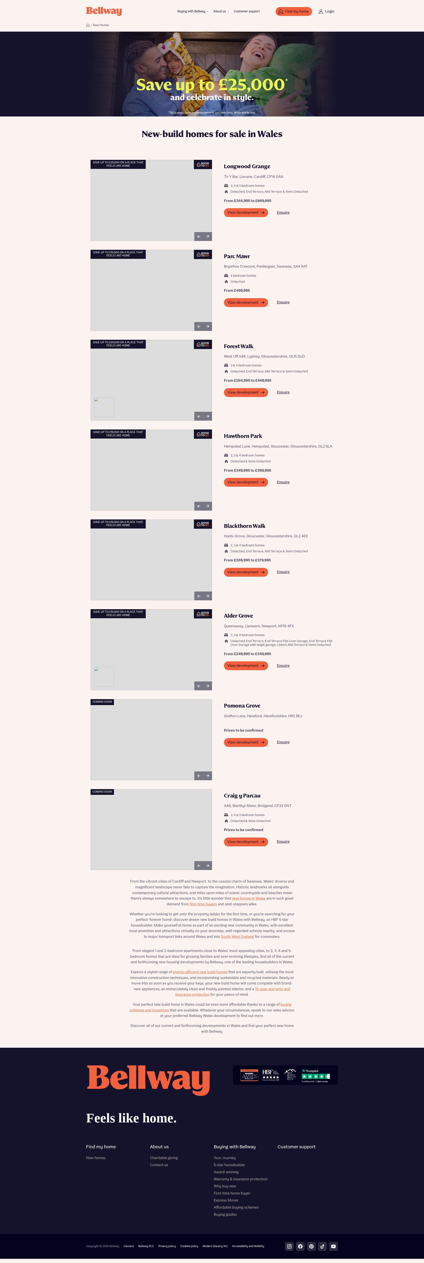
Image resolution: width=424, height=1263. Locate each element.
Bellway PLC (146, 1246)
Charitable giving (164, 1158)
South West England (237, 937)
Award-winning (226, 1172)
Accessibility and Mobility (248, 1246)
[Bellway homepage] (148, 1096)
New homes (96, 1158)
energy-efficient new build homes (200, 972)
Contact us (159, 1165)
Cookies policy (189, 1246)
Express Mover (226, 1200)
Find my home (101, 1147)
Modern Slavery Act (215, 1246)
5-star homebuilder (229, 1165)
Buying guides (225, 1214)
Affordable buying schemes (236, 1207)
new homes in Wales (248, 899)
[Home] (88, 25)
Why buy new (225, 1186)
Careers (129, 1246)
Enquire (283, 213)
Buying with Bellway (191, 11)
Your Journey (225, 1158)
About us (219, 11)
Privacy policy (167, 1246)
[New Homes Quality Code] (290, 1075)
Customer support (247, 11)
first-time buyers (203, 904)
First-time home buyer (232, 1193)
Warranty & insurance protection (240, 1179)
